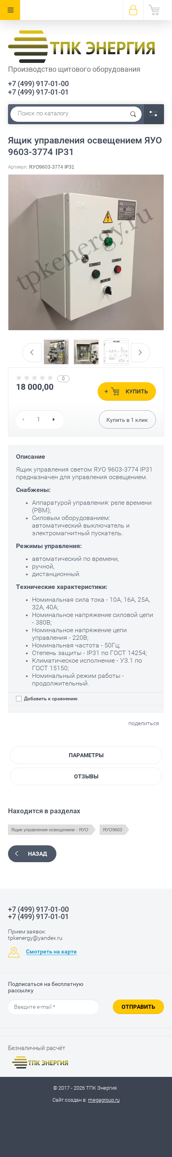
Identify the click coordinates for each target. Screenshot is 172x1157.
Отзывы (86, 776)
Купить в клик (127, 420)
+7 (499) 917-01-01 (38, 92)
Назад (37, 854)
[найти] (133, 114)
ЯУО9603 (112, 829)
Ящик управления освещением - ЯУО (49, 829)
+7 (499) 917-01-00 (38, 83)
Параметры (86, 755)
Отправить (138, 1007)
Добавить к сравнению (50, 698)
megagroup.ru (104, 1100)
